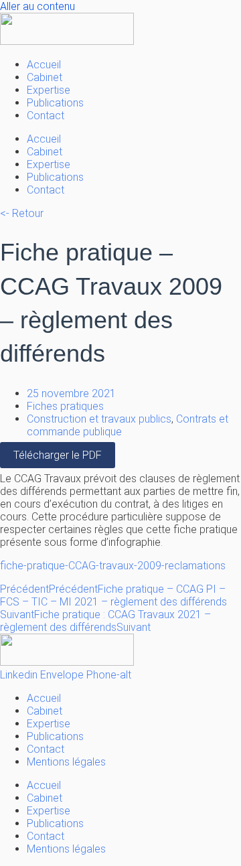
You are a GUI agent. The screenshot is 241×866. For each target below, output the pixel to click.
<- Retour (22, 213)
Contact (45, 115)
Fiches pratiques (65, 406)
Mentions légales (66, 761)
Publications (55, 102)
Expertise (48, 90)
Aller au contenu (37, 6)
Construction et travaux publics (99, 419)
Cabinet (44, 77)
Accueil (44, 64)
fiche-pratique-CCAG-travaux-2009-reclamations (113, 565)
